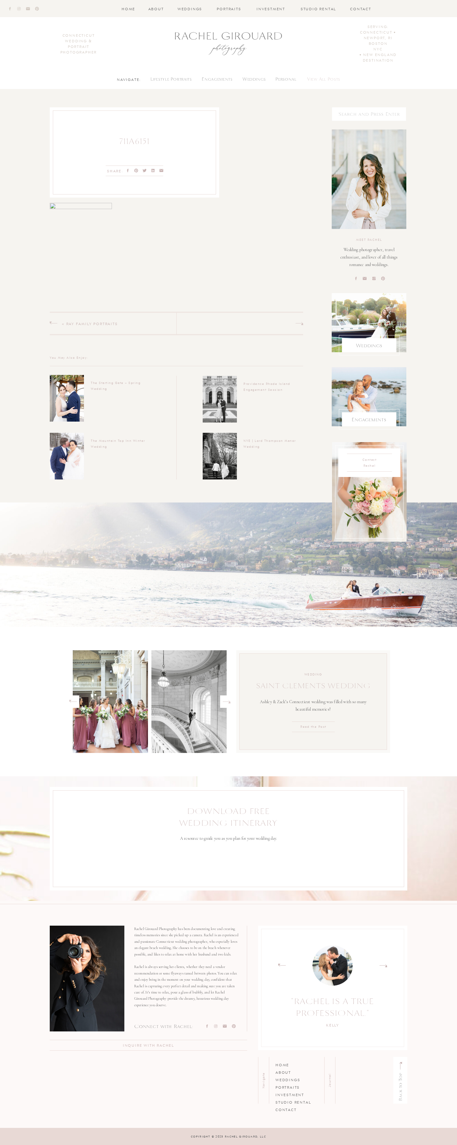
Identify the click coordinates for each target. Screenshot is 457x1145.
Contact (286, 1109)
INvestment (289, 1094)
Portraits (287, 1087)
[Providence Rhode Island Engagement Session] (220, 399)
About (283, 1072)
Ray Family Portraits (92, 323)
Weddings (287, 1079)
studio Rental (293, 1102)
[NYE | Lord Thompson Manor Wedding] (220, 456)
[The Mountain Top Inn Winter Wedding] (67, 456)
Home (282, 1064)
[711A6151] (258, 151)
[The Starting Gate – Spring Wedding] (67, 398)
